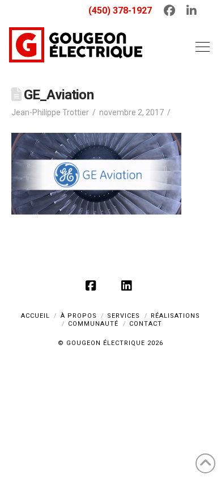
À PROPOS (79, 316)
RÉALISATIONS (175, 316)
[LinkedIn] (128, 285)
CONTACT (145, 323)
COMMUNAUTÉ (93, 323)
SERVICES (123, 316)
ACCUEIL (35, 316)
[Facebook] (93, 285)
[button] (200, 46)
